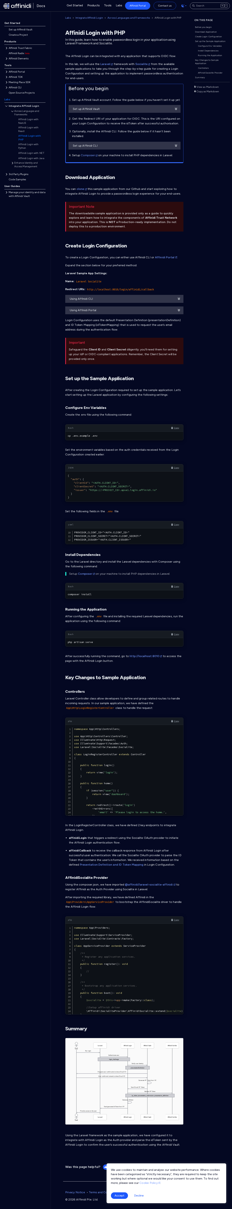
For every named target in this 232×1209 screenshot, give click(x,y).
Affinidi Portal (165, 257)
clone (80, 189)
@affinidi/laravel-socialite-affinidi (149, 884)
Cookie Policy (148, 1183)
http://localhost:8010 (144, 656)
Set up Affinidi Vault (86, 109)
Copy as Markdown (207, 91)
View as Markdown (207, 87)
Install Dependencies (208, 50)
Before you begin (203, 27)
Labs (68, 17)
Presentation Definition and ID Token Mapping (112, 864)
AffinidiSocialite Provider (210, 73)
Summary (200, 77)
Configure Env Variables (210, 46)
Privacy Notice (75, 1192)
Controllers (203, 68)
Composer (88, 155)
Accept (119, 1195)
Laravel (105, 64)
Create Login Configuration (208, 36)
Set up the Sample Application (210, 41)
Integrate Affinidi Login (89, 17)
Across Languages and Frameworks (128, 17)
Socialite (141, 64)
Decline (139, 1195)
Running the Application (210, 55)
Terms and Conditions (103, 1192)
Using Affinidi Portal (83, 310)
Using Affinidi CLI (81, 298)
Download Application (206, 32)
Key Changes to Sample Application (207, 62)
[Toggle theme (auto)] (184, 5)
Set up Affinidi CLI (85, 145)
